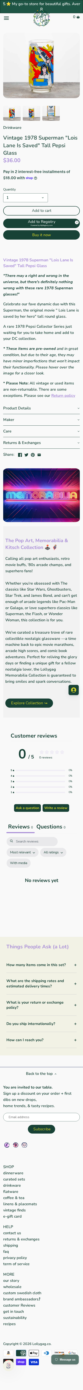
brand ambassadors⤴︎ (21, 1299)
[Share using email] (39, 454)
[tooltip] (77, 222)
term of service (16, 1263)
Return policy (63, 395)
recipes (9, 1323)
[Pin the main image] (33, 454)
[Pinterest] (15, 1145)
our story (11, 1280)
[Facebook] (7, 1145)
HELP (8, 1226)
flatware (10, 1191)
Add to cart (41, 210)
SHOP (8, 1166)
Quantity (9, 190)
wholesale (12, 1286)
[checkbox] (19, 863)
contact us (12, 1233)
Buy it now (41, 234)
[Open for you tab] (74, 690)
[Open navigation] (16, 18)
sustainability (15, 1317)
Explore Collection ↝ (29, 703)
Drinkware (12, 127)
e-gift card (12, 1216)
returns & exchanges (21, 1239)
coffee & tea (13, 1197)
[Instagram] (24, 1145)
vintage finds (14, 1210)
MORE (8, 1274)
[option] (12, 113)
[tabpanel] (41, 882)
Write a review (55, 808)
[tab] (51, 827)
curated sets (14, 1179)
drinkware (12, 1185)
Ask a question (27, 808)
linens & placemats (20, 1204)
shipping (10, 1245)
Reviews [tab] (20, 826)
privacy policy (15, 1257)
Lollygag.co (41, 1344)
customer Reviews (19, 1305)
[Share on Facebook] (20, 454)
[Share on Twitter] (26, 454)
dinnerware (13, 1173)
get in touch (13, 1311)
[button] (41, 223)
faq (6, 1251)
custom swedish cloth (22, 1292)
